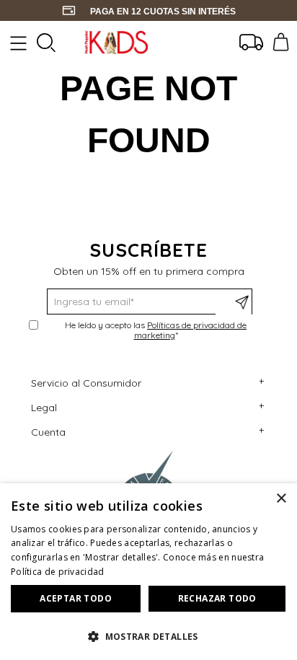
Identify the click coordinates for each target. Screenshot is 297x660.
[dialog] (148, 571)
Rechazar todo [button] (217, 598)
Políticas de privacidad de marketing (190, 330)
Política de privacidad (58, 572)
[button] (148, 635)
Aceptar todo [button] (76, 598)
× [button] (280, 498)
